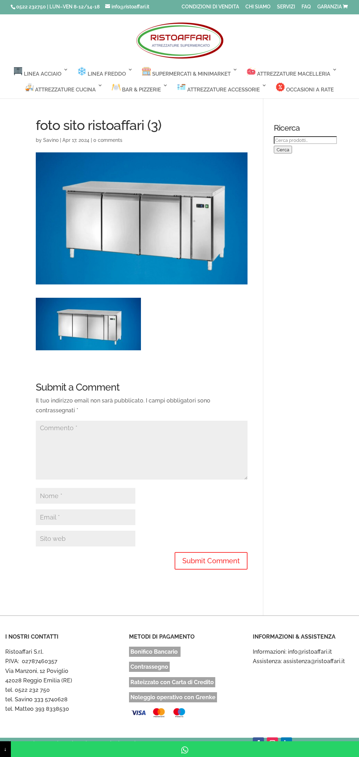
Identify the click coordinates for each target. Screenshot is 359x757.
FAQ (306, 6)
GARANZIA (329, 6)
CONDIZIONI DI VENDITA (210, 6)
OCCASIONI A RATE (309, 90)
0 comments (107, 140)
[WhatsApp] (185, 749)
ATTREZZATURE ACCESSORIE (223, 90)
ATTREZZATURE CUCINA (65, 90)
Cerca (283, 149)
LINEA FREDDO (106, 74)
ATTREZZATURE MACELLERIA (293, 74)
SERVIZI (286, 6)
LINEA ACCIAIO (41, 74)
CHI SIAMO (258, 6)
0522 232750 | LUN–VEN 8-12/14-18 (58, 6)
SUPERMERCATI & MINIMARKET (191, 74)
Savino (51, 140)
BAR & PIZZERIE (141, 90)
